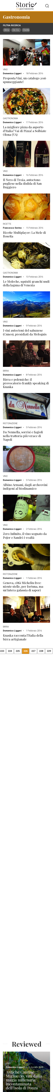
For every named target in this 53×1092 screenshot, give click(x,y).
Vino (5, 69)
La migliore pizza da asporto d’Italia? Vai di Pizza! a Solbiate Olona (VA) (24, 130)
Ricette (7, 224)
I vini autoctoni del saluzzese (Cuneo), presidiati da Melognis (25, 332)
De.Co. (16, 30)
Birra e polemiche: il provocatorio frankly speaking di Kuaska (26, 383)
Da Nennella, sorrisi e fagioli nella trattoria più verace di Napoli (23, 435)
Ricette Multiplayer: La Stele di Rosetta (24, 234)
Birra (6, 30)
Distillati (27, 30)
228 (41, 651)
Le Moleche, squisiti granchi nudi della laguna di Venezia (26, 283)
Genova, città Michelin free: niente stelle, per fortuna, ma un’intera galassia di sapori (23, 586)
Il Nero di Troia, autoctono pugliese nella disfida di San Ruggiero (22, 183)
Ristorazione (10, 423)
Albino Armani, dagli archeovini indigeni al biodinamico (25, 486)
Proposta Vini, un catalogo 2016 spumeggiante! (24, 80)
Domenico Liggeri (12, 73)
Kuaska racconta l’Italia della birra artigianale (23, 637)
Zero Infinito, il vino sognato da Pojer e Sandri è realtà (25, 535)
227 (33, 651)
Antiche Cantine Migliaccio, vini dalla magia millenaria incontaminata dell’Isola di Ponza (24, 1080)
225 (18, 651)
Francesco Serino (12, 228)
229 (49, 651)
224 (10, 651)
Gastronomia (10, 118)
